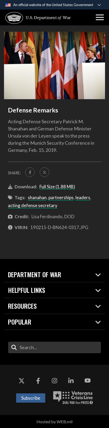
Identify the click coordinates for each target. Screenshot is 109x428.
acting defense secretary (32, 205)
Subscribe (30, 398)
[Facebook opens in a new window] (38, 380)
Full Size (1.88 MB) (57, 186)
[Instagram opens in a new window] (54, 380)
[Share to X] (44, 172)
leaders (82, 197)
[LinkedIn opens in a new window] (71, 380)
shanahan (37, 197)
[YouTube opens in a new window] (87, 380)
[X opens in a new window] (21, 380)
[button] (100, 17)
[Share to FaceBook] (30, 172)
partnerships (61, 197)
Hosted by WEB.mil (54, 421)
